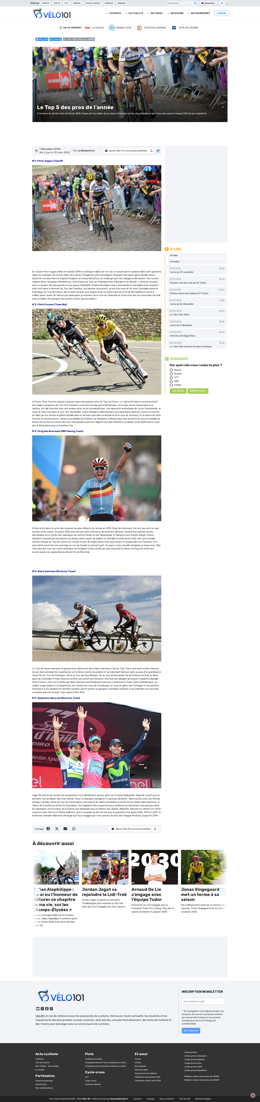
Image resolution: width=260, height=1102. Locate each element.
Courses (115, 13)
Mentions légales (203, 1099)
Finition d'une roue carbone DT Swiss (189, 293)
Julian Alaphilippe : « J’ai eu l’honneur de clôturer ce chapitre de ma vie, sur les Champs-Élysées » (55, 899)
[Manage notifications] (253, 1095)
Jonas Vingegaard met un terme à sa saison (200, 894)
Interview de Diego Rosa (182, 335)
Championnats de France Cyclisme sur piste (105, 1062)
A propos (137, 1099)
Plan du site (184, 1099)
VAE (176, 381)
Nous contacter (167, 1099)
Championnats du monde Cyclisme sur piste (105, 1066)
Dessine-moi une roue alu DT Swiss (188, 282)
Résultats (198, 390)
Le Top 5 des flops (179, 314)
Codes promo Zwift (193, 1067)
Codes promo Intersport (195, 1056)
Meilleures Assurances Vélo (147, 1077)
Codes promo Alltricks (194, 1059)
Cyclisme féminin (93, 1084)
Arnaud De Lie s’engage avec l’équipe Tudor (147, 894)
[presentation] (37, 891)
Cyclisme (40, 1059)
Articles (174, 255)
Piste (57, 3)
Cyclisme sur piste (93, 1059)
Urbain (121, 3)
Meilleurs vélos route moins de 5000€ (201, 1080)
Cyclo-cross (93, 3)
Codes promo (190, 1052)
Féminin (109, 3)
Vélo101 (40, 1015)
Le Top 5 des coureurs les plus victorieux (191, 346)
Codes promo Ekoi (192, 1063)
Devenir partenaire (44, 1081)
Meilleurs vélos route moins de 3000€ (201, 1076)
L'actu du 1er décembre (181, 304)
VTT (67, 3)
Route (46, 3)
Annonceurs (41, 1084)
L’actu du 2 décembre (181, 325)
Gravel (77, 3)
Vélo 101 (43, 39)
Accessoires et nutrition (146, 1073)
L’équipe (151, 1099)
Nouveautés (140, 1066)
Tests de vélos (141, 1070)
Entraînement (200, 13)
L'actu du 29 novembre (181, 272)
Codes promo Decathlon (195, 1070)
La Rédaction (86, 150)
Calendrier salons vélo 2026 (148, 1080)
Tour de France (42, 1062)
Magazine (177, 13)
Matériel (157, 13)
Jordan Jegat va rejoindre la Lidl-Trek (104, 892)
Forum (221, 13)
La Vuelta (40, 1070)
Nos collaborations (44, 1088)
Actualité (136, 13)
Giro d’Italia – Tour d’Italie (47, 1066)
